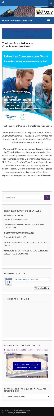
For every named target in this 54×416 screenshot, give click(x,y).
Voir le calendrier (41, 288)
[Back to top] (47, 409)
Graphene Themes (21, 413)
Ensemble (25, 36)
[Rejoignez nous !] (3, 2)
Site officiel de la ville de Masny (17, 20)
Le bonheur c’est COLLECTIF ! (28, 31)
